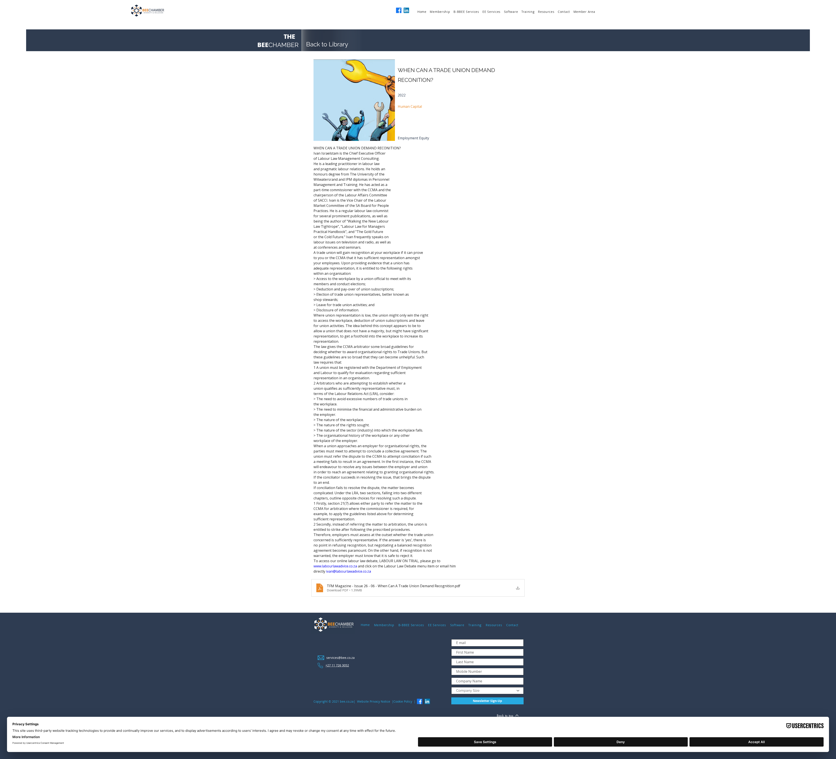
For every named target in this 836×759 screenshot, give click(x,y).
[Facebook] (398, 10)
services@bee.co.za (340, 658)
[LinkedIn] (406, 10)
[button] (441, 12)
